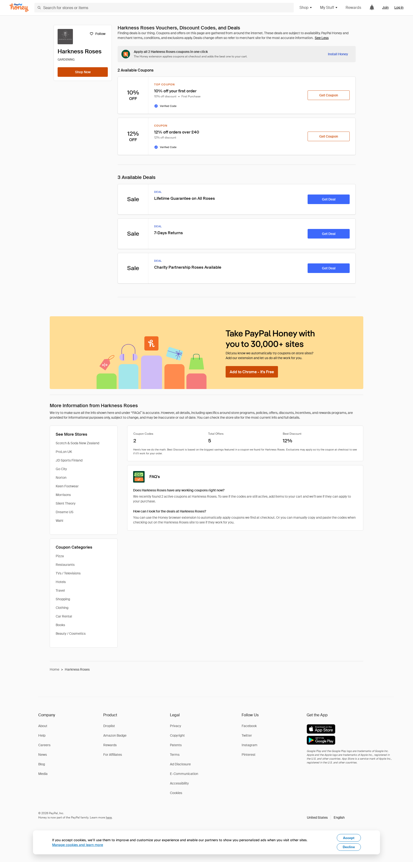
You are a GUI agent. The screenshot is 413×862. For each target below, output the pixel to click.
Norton (61, 477)
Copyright (177, 735)
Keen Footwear (67, 486)
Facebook (249, 726)
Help (41, 735)
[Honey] (19, 8)
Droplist (109, 726)
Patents (176, 745)
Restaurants (65, 564)
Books (60, 625)
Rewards (353, 7)
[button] (326, 817)
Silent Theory (66, 503)
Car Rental (64, 616)
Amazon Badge (114, 735)
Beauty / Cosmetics (71, 633)
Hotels (61, 582)
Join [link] (385, 7)
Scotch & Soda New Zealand (77, 443)
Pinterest (248, 754)
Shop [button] (304, 7)
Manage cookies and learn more (77, 845)
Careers (44, 745)
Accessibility (179, 783)
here (109, 817)
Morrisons (63, 495)
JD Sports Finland (69, 460)
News (42, 754)
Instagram (249, 745)
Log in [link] (398, 7)
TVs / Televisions (68, 573)
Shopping (63, 599)
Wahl (59, 520)
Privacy (175, 726)
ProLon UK (64, 452)
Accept (348, 838)
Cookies (176, 793)
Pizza (60, 556)
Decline (349, 847)
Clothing (62, 608)
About (42, 726)
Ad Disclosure (180, 764)
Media (43, 774)
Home (54, 669)
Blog (41, 764)
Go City (61, 469)
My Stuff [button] (327, 7)
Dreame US (64, 512)
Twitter (247, 735)
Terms (174, 754)
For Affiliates (112, 754)
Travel (60, 590)
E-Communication (184, 774)
